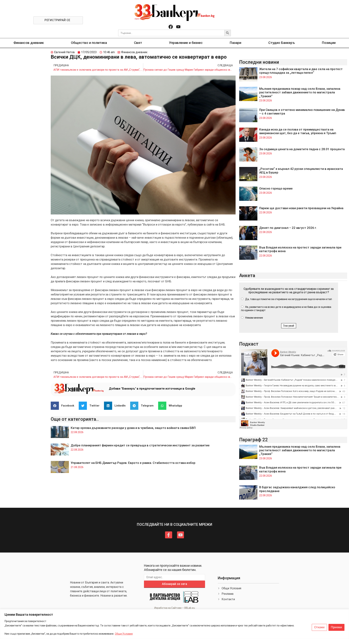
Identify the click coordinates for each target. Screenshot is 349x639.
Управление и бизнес (186, 43)
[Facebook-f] (168, 534)
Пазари (235, 43)
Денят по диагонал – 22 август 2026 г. (288, 228)
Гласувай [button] (288, 325)
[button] (64, 406)
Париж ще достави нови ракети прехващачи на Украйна (301, 208)
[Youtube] (178, 27)
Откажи (319, 627)
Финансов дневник (28, 43)
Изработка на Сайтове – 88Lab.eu (174, 607)
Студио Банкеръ (281, 43)
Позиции (329, 43)
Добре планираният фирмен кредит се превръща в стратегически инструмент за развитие (140, 445)
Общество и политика (89, 43)
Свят (138, 43)
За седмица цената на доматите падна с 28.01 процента (302, 149)
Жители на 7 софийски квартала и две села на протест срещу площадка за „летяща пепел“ (301, 70)
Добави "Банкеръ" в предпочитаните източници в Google (152, 388)
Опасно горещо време (276, 188)
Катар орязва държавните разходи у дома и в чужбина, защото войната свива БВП (133, 428)
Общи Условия (124, 633)
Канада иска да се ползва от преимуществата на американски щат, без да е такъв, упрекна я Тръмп (297, 131)
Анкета (247, 275)
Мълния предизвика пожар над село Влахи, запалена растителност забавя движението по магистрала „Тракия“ (299, 92)
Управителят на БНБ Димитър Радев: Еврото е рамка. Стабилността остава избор (133, 463)
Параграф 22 (253, 439)
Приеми (336, 627)
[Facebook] (171, 27)
